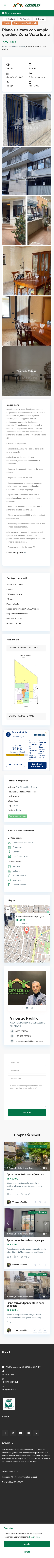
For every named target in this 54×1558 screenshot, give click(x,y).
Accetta (27, 1544)
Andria (5, 49)
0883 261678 (21, 1031)
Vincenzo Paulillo (24, 1018)
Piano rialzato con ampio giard (30, 916)
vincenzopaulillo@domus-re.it (29, 1041)
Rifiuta (27, 1552)
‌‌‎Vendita (7, 23)
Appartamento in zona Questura (25, 1174)
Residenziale (31, 23)
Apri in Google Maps (17, 816)
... (14, 1189)
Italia (16, 801)
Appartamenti (19, 23)
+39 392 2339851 (23, 1036)
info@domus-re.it (10, 1390)
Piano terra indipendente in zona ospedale (25, 1304)
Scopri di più (34, 1537)
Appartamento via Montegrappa (25, 1240)
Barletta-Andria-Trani (36, 46)
